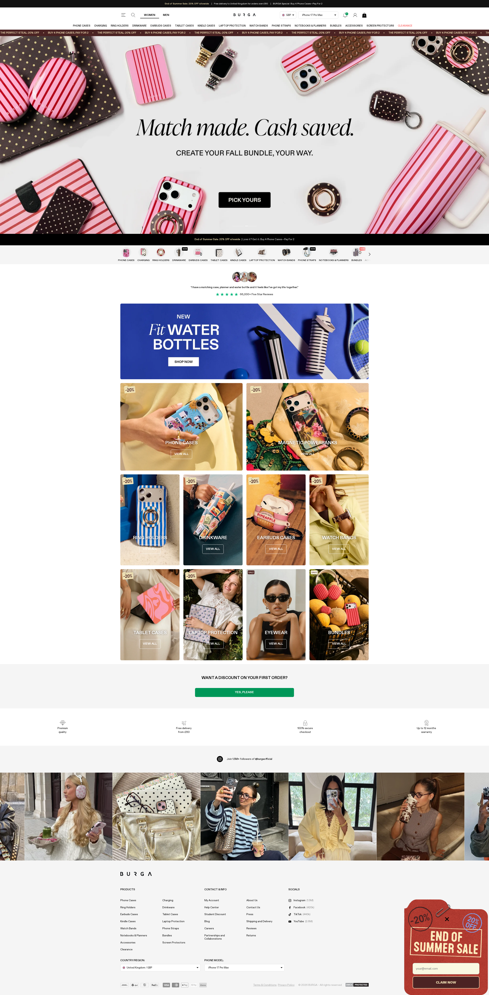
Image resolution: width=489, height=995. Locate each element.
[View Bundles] (357, 252)
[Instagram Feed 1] (245, 817)
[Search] (133, 15)
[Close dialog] (447, 919)
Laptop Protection (232, 26)
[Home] (245, 15)
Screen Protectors (380, 26)
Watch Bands (258, 26)
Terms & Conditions (265, 985)
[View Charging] (143, 252)
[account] (355, 15)
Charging (100, 26)
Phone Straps (281, 26)
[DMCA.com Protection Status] (357, 985)
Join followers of (249, 759)
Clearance (405, 26)
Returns (251, 935)
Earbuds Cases (161, 26)
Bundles (336, 26)
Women (149, 15)
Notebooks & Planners (310, 26)
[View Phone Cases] (126, 252)
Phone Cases (81, 26)
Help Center (211, 907)
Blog (207, 921)
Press (249, 914)
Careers (209, 928)
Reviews (251, 928)
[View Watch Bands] (286, 252)
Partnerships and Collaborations (214, 937)
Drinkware (139, 26)
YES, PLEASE (244, 692)
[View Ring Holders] (161, 252)
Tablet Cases (184, 26)
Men (166, 15)
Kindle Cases (206, 26)
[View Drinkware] (179, 252)
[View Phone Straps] (307, 252)
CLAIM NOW (446, 982)
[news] (345, 15)
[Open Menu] (123, 15)
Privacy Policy (286, 985)
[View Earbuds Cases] (198, 252)
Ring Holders (120, 26)
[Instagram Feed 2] (332, 817)
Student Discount (215, 914)
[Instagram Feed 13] (68, 817)
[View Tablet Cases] (219, 252)
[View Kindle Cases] (238, 252)
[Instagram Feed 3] (420, 817)
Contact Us (253, 907)
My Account (211, 900)
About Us (251, 900)
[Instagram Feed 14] (157, 817)
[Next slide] (365, 254)
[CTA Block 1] (244, 341)
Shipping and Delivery (259, 921)
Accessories (354, 26)
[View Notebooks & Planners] (334, 252)
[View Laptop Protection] (262, 252)
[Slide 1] (244, 135)
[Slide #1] (251, 226)
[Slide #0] (238, 226)
